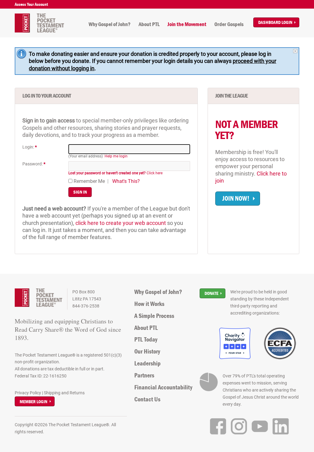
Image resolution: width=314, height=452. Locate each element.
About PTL (149, 24)
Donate (211, 293)
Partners (144, 375)
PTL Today (145, 339)
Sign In (80, 192)
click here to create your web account (120, 223)
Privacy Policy (28, 392)
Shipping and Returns (64, 392)
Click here (115, 173)
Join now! (236, 198)
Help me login (116, 156)
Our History (147, 351)
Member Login (33, 401)
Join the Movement (186, 24)
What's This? (126, 181)
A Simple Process (154, 315)
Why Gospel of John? (110, 24)
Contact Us (147, 399)
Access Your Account (31, 4)
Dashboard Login (275, 22)
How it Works (149, 303)
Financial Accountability (163, 387)
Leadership (147, 363)
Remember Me (88, 181)
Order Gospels (228, 24)
